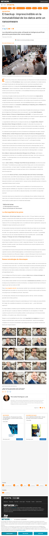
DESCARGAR (19, 439)
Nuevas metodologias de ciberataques (12, 208)
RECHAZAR (25, 533)
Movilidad (40, 8)
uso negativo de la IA (11, 288)
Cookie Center (39, 501)
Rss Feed (16, 501)
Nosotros (6, 501)
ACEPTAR (40, 533)
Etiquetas (11, 501)
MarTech (9, 8)
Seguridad (35, 8)
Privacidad (28, 501)
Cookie (33, 501)
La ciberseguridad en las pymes (11, 206)
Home (3, 25)
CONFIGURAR (9, 533)
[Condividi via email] (9, 29)
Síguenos (15, 498)
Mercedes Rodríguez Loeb (8, 43)
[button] (3, 5)
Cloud (14, 8)
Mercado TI (45, 8)
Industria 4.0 (28, 8)
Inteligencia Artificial (21, 8)
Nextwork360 (14, 507)
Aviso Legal (22, 501)
